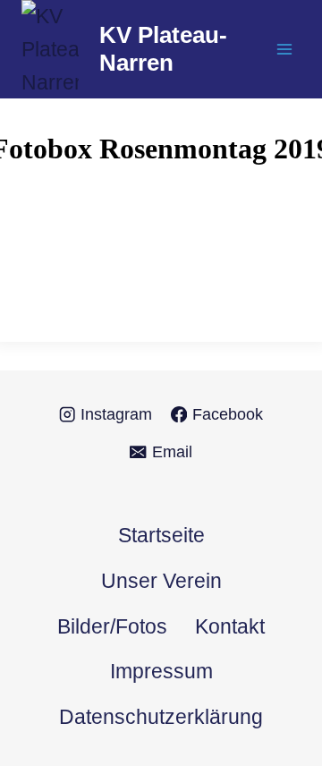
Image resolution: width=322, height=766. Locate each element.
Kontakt (230, 626)
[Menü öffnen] (284, 50)
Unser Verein (161, 580)
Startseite (161, 535)
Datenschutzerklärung (161, 716)
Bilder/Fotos (112, 626)
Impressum (161, 671)
